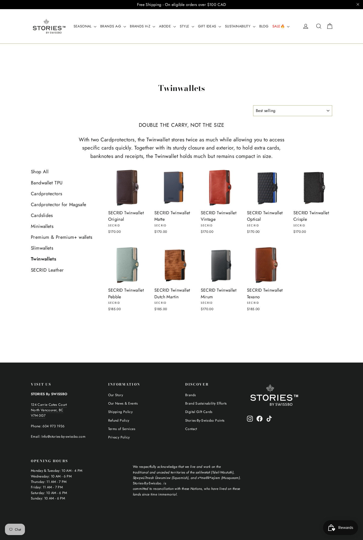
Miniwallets (42, 226)
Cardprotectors (46, 193)
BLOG (264, 26)
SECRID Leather (47, 270)
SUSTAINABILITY (238, 26)
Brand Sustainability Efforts (206, 403)
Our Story (115, 394)
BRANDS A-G (111, 26)
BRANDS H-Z (140, 26)
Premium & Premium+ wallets (62, 237)
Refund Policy (118, 420)
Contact (191, 428)
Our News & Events (123, 403)
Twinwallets (43, 259)
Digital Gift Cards (199, 411)
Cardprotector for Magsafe (58, 204)
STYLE (185, 26)
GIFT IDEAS (207, 26)
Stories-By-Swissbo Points (204, 420)
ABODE (165, 26)
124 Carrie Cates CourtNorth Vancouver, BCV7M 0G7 (49, 410)
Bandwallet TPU (46, 182)
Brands (190, 394)
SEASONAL (83, 26)
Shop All (39, 171)
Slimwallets (42, 248)
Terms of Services (121, 428)
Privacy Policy (119, 437)
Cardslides (42, 215)
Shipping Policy (120, 411)
